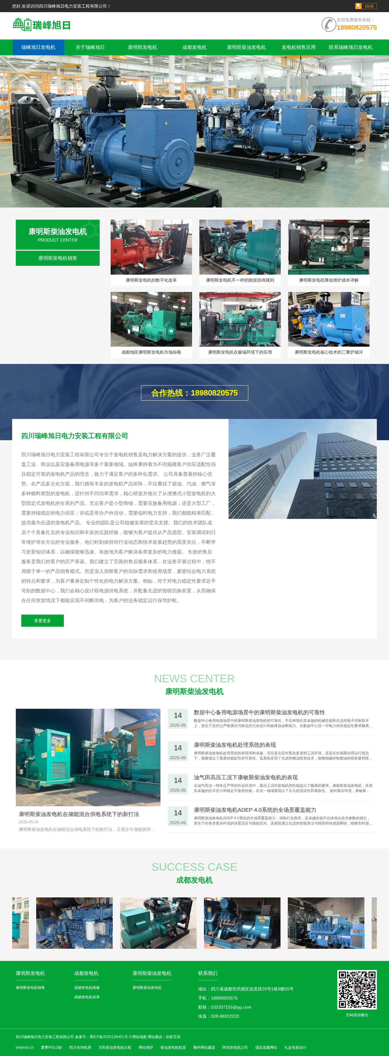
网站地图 (139, 1037)
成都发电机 (194, 47)
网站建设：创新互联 (164, 1037)
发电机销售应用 (299, 47)
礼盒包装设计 (295, 1047)
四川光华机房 (80, 1047)
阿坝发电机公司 (235, 1047)
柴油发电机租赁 (173, 1047)
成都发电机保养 (87, 997)
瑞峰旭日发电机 (38, 47)
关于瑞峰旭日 (90, 47)
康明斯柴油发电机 (246, 47)
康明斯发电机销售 (57, 258)
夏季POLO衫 (51, 1047)
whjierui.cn (25, 1047)
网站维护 (146, 1047)
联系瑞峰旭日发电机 (351, 47)
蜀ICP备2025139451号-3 (110, 1037)
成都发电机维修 (87, 988)
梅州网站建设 (204, 1047)
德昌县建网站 (266, 1047)
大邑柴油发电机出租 (114, 1047)
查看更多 (42, 620)
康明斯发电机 (142, 47)
